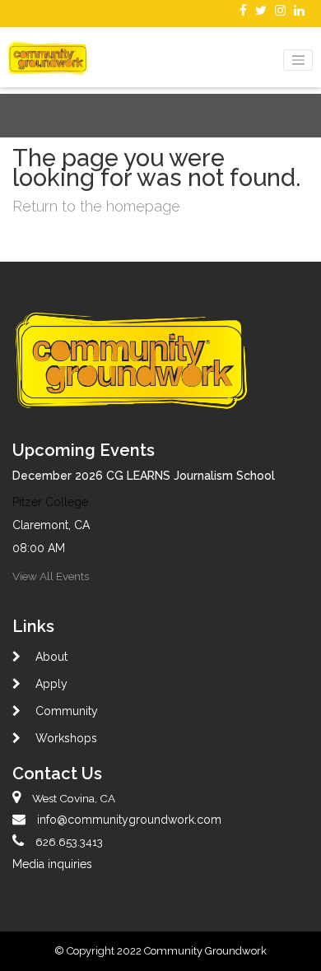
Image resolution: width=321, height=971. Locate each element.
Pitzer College (50, 502)
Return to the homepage (96, 206)
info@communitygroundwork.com (129, 819)
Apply (49, 683)
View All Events (50, 576)
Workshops (64, 738)
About (49, 656)
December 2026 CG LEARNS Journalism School (143, 475)
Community (65, 711)
